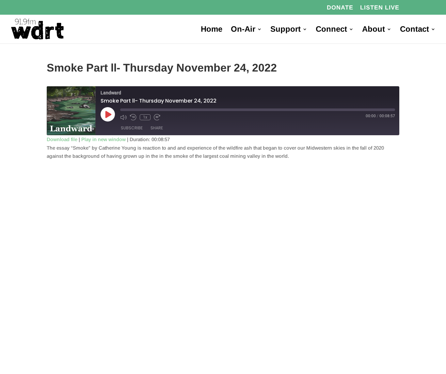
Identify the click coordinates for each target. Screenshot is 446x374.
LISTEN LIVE (379, 8)
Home (211, 30)
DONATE (340, 8)
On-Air (243, 30)
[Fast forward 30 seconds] (157, 117)
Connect (331, 30)
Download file (62, 139)
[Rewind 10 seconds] (133, 117)
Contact (414, 30)
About (373, 30)
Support (285, 30)
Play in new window (103, 139)
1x (145, 117)
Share (157, 128)
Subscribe (132, 128)
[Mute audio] (123, 117)
